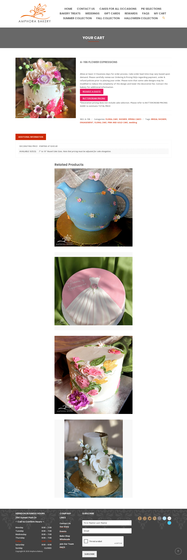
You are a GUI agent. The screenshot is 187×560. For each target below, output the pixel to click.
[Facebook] (140, 518)
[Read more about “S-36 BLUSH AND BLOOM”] (98, 362)
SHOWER (123, 119)
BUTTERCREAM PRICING (94, 98)
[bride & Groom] (159, 518)
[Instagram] (145, 518)
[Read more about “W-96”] (98, 446)
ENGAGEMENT (86, 122)
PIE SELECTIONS (151, 9)
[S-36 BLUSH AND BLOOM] (89, 362)
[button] (163, 18)
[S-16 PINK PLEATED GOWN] (89, 279)
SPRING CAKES (134, 119)
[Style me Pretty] (169, 518)
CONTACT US (86, 9)
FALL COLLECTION (108, 18)
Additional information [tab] (30, 137)
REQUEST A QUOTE (92, 91)
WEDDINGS (92, 13)
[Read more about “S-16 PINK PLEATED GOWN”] (98, 279)
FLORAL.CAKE (112, 119)
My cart (160, 13)
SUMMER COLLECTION (77, 18)
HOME (68, 9)
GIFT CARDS (112, 13)
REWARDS (131, 13)
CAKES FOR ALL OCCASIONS (117, 9)
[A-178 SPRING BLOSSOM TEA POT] (89, 195)
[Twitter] (149, 518)
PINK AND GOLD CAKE (118, 122)
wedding (133, 122)
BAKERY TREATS (70, 13)
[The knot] (164, 518)
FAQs (145, 13)
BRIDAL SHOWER (158, 119)
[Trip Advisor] (154, 518)
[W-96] (89, 446)
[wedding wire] (169, 522)
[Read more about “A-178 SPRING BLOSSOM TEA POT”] (98, 195)
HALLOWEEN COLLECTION (141, 18)
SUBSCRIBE (89, 554)
